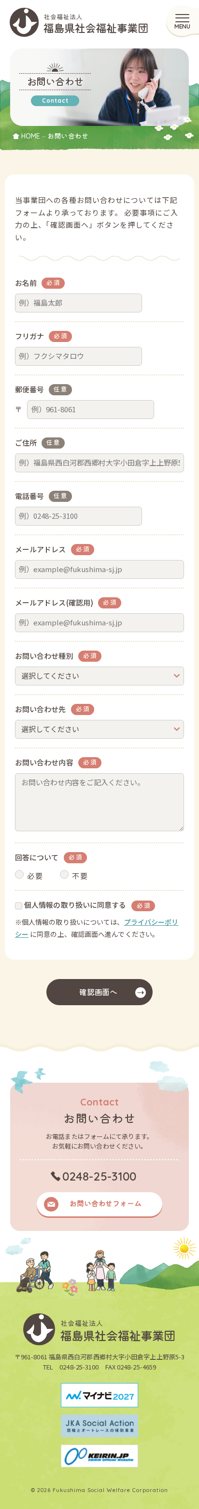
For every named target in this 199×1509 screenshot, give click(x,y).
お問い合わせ (67, 136)
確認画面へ (98, 992)
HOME (30, 136)
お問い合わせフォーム (106, 1203)
